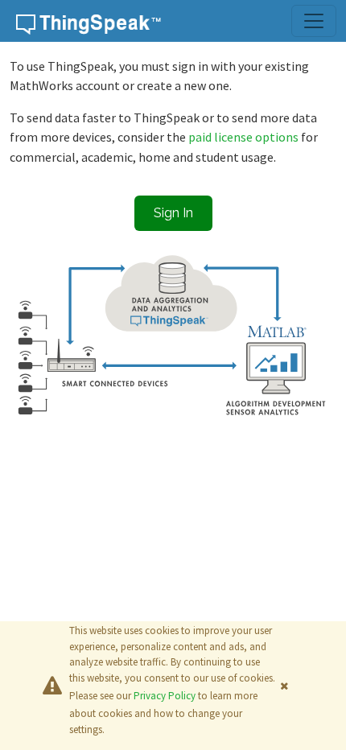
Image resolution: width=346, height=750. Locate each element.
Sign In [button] (173, 212)
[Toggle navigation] (313, 21)
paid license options (244, 137)
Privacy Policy (165, 696)
